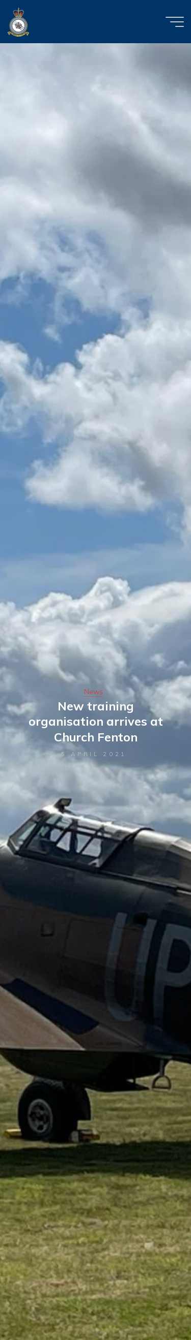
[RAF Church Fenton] (18, 21)
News (93, 691)
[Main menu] (175, 22)
